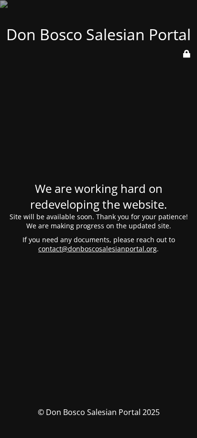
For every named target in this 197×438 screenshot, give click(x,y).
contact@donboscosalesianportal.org (97, 248)
